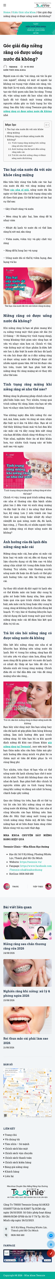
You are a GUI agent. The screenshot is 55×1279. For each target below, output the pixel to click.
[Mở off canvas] (4, 5)
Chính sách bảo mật (16, 1148)
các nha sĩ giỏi (19, 189)
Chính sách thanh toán (18, 1157)
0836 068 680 (17, 1235)
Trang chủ (10, 1134)
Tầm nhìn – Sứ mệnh (16, 1144)
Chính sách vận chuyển (18, 1153)
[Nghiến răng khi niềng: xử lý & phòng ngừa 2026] (27, 973)
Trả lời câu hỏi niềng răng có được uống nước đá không (29, 157)
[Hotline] (52, 1254)
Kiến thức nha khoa (23, 12)
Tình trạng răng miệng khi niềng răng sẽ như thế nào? (28, 144)
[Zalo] (52, 1245)
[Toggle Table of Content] (45, 124)
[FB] (52, 1236)
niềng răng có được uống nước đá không (27, 111)
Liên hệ (8, 1176)
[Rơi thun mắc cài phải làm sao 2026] (27, 1020)
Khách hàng (11, 1171)
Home (6, 12)
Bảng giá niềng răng (16, 1166)
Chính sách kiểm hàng (17, 1162)
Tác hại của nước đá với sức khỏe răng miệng (25, 131)
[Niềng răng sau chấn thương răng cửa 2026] (27, 926)
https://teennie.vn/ (31, 861)
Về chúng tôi (12, 1139)
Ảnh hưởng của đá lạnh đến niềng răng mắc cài (28, 150)
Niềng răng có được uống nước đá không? (25, 138)
